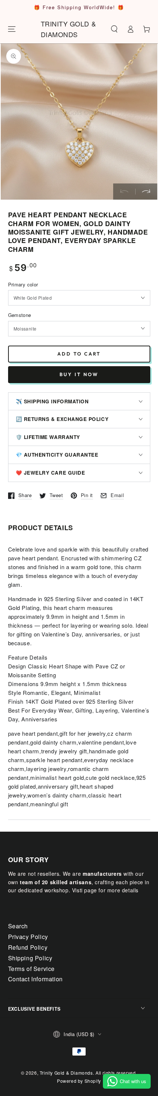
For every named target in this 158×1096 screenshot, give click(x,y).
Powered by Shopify (79, 1081)
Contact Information (35, 979)
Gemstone (19, 314)
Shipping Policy (30, 958)
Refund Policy (28, 947)
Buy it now (79, 374)
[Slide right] (146, 191)
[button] (114, 29)
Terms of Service (31, 968)
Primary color (23, 284)
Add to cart (79, 354)
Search (18, 926)
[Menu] (12, 29)
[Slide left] (124, 191)
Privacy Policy (28, 936)
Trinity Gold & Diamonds (66, 1073)
